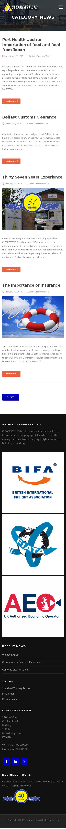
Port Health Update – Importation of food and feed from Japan (31, 44)
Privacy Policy (9, 699)
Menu (61, 7)
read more (10, 101)
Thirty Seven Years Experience (32, 177)
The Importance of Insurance (31, 285)
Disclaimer (8, 693)
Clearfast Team (43, 56)
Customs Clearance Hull (15, 669)
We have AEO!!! (10, 654)
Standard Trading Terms (16, 688)
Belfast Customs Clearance (29, 117)
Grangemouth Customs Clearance (21, 662)
